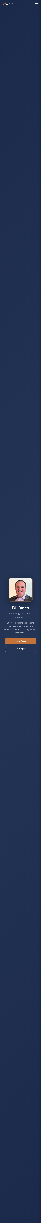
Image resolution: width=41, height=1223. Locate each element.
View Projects (20, 649)
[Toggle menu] (36, 3)
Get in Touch (20, 641)
